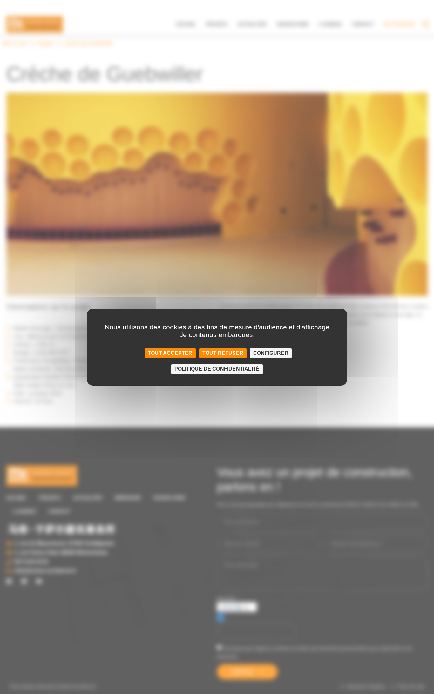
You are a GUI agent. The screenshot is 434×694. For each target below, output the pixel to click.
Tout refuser (222, 353)
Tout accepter (170, 353)
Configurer (270, 353)
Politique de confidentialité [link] (217, 369)
